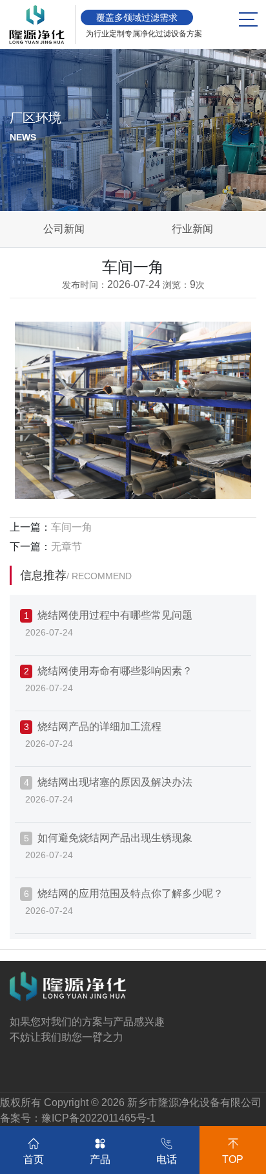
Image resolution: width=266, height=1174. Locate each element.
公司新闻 (64, 228)
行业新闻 (192, 228)
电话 (166, 1159)
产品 (100, 1159)
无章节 (66, 546)
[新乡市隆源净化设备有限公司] (37, 24)
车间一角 (71, 527)
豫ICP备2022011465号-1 (98, 1118)
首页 (33, 1159)
